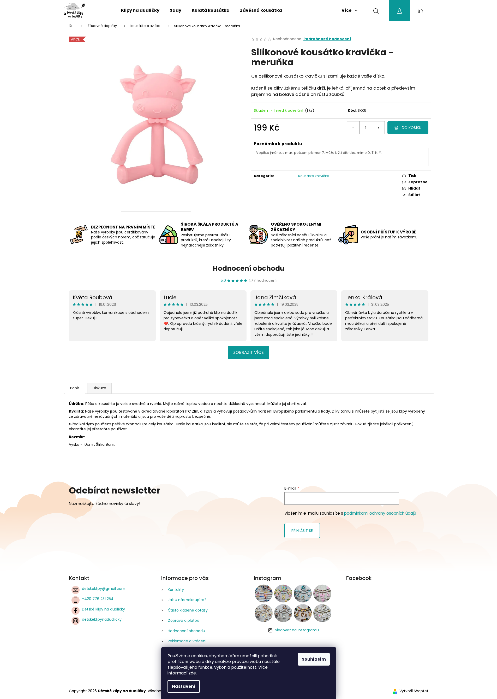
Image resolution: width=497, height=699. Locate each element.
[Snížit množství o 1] (353, 127)
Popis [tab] (75, 388)
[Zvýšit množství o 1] (378, 127)
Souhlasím (314, 659)
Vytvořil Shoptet (413, 691)
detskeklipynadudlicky (102, 619)
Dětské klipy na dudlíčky (103, 609)
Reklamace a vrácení (187, 641)
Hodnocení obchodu (248, 268)
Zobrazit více (248, 352)
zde (192, 673)
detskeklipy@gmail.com (103, 588)
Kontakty (176, 589)
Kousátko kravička (313, 175)
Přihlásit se (302, 530)
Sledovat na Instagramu (297, 630)
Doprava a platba (183, 620)
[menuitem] (140, 10)
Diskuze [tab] (99, 388)
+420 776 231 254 (97, 598)
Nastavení (183, 686)
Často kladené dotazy (188, 610)
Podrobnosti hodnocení (327, 39)
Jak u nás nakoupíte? (187, 599)
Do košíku (411, 127)
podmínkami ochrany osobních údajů (380, 513)
